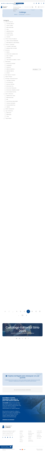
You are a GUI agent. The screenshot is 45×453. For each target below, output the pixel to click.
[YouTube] (38, 3)
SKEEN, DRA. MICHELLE (33, 136)
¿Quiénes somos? (21, 431)
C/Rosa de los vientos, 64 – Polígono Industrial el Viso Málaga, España (9, 431)
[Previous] (5, 311)
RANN (33, 168)
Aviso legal (39, 438)
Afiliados (21, 441)
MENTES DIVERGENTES (12, 160)
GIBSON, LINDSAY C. (12, 200)
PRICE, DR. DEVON (33, 200)
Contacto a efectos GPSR (30, 441)
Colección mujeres (30, 436)
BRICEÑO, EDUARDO (12, 294)
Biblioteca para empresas (31, 434)
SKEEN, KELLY (33, 137)
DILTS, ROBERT (12, 231)
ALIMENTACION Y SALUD (12, 130)
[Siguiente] (26, 315)
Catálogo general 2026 (13, 363)
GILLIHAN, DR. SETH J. (33, 294)
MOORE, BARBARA (33, 167)
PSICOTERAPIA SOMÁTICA (12, 254)
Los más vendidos (30, 431)
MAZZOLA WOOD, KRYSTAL (33, 231)
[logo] (4, 7)
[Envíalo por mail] (16, 338)
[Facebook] (36, 3)
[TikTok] (12, 437)
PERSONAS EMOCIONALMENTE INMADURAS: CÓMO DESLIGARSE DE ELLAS (12, 192)
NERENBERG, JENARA (12, 169)
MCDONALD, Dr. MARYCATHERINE (33, 262)
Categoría (6, 20)
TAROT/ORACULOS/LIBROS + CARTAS (33, 162)
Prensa (21, 433)
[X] (41, 3)
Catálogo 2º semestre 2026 (32, 364)
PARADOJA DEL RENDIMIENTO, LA (12, 285)
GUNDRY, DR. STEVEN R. (12, 137)
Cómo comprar (21, 440)
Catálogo (22, 14)
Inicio (15, 14)
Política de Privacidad (39, 449)
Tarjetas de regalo (22, 437)
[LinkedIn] (43, 3)
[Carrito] (36, 7)
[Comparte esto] (19, 338)
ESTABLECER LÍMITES (33, 223)
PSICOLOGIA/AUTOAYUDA (33, 131)
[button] (17, 3)
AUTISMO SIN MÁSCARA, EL (33, 192)
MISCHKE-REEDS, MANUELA (12, 262)
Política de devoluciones (39, 436)
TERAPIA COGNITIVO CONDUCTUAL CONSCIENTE (32, 286)
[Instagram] (2, 437)
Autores (29, 438)
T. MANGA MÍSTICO (32, 161)
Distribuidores (39, 432)
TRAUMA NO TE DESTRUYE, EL (33, 254)
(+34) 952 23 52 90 (9, 433)
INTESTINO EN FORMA (12, 129)
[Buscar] (32, 7)
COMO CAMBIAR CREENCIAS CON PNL (12, 223)
